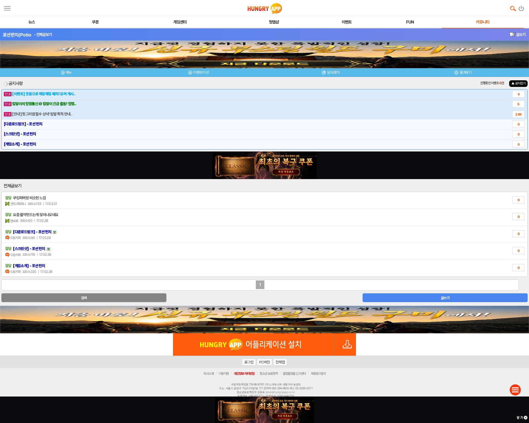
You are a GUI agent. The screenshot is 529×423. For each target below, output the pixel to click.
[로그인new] (521, 7)
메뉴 (69, 72)
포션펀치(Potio (17, 35)
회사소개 (209, 374)
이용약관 (224, 374)
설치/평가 (333, 72)
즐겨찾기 (465, 72)
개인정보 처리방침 (244, 374)
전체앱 (280, 362)
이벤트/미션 (200, 72)
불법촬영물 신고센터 (294, 374)
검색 (84, 298)
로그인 (248, 362)
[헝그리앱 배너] (264, 319)
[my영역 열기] (7, 7)
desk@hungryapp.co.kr (280, 392)
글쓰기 (520, 34)
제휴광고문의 (318, 374)
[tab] (66, 73)
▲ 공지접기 (518, 83)
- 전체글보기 (43, 34)
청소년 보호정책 (268, 374)
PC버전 (264, 362)
